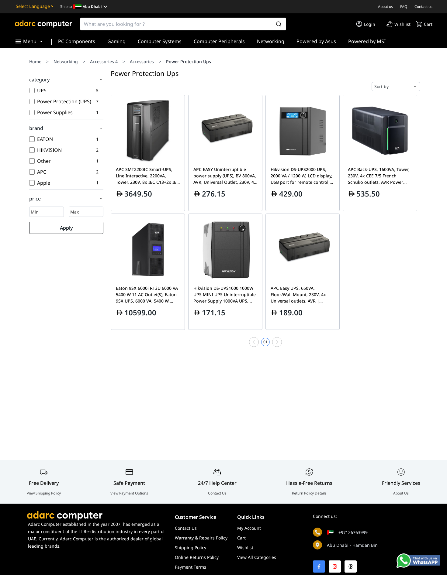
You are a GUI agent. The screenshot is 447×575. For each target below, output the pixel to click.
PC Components (76, 41)
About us (385, 6)
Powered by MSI (367, 41)
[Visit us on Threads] (351, 566)
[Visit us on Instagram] (335, 566)
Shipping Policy (190, 547)
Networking (270, 41)
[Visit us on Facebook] (319, 566)
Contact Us (217, 493)
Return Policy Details (309, 493)
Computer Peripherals (219, 41)
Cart (241, 538)
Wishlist (245, 547)
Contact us (423, 6)
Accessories (142, 61)
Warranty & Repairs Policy (201, 538)
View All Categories (256, 557)
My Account (249, 528)
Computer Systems (160, 41)
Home (35, 61)
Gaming (116, 41)
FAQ (403, 6)
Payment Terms (190, 567)
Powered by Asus (316, 41)
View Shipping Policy (44, 493)
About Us (401, 493)
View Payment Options (129, 493)
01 (265, 341)
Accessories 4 (104, 61)
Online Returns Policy (197, 557)
